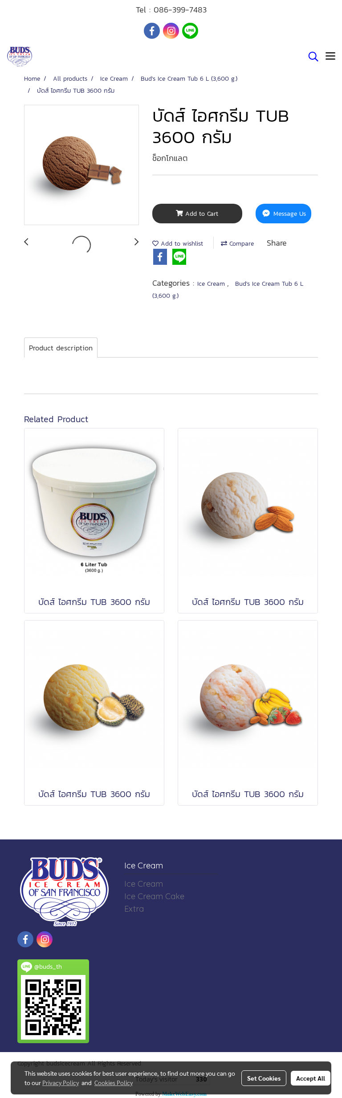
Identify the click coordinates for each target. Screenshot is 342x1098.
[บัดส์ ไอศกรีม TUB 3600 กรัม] (81, 165)
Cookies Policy (113, 1082)
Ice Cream (212, 283)
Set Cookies (264, 1078)
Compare (240, 243)
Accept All (310, 1078)
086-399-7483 (180, 10)
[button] (310, 57)
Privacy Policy (60, 1082)
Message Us (288, 213)
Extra (134, 909)
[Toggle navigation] (330, 56)
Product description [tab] (61, 347)
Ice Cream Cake (154, 896)
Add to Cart (200, 213)
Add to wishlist (181, 243)
